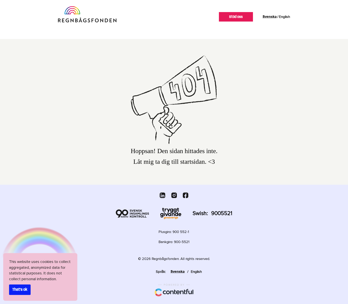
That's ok (19, 290)
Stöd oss (236, 17)
